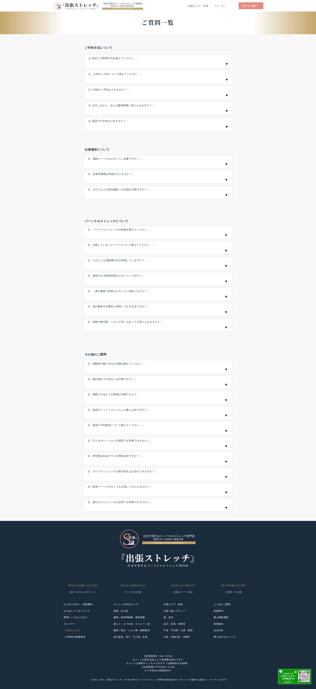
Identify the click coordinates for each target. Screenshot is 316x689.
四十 (128, 637)
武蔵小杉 (176, 637)
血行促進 (118, 637)
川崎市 (186, 637)
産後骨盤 (140, 617)
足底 (145, 637)
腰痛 (116, 617)
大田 (166, 637)
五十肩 (136, 637)
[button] (294, 676)
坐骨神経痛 (127, 617)
